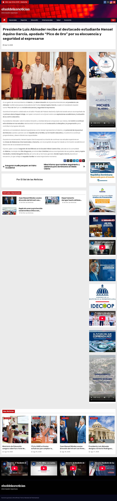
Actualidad (65, 418)
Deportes (24, 20)
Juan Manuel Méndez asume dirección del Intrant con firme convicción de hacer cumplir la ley (72, 449)
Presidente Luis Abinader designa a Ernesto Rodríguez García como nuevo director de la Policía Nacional (101, 449)
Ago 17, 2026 (95, 452)
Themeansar (35, 498)
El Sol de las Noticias (32, 179)
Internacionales (47, 20)
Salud (58, 20)
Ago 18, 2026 (8, 452)
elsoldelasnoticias (15, 9)
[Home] (4, 20)
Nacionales (13, 20)
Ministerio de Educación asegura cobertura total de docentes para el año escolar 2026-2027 (14, 449)
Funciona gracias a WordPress (10, 498)
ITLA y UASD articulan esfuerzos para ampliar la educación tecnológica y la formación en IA (42, 449)
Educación (34, 20)
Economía (67, 20)
